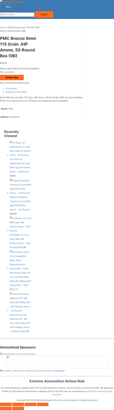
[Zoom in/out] (6, 404)
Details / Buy (12, 77)
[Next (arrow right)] (18, 408)
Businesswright (62, 400)
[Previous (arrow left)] (6, 408)
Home (3, 27)
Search (44, 14)
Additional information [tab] (16, 92)
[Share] (30, 404)
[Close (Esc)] (42, 404)
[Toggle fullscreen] (18, 404)
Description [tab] (11, 88)
